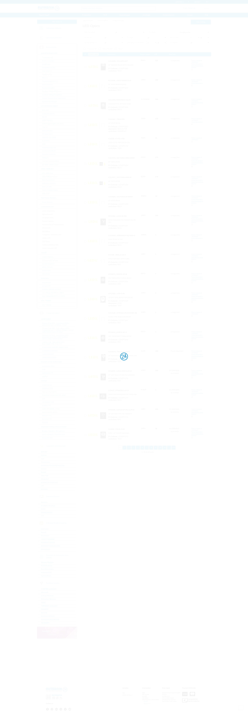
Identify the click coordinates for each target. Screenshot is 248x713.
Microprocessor (47, 134)
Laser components (48, 211)
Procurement (86, 15)
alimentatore (45, 549)
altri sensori (46, 274)
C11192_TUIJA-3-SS (116, 429)
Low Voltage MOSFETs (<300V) (53, 293)
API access (145, 694)
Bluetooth (44, 592)
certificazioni (166, 696)
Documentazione (168, 15)
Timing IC (45, 158)
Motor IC (45, 78)
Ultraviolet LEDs (47, 218)
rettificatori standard (49, 183)
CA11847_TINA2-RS (116, 119)
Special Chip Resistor (49, 392)
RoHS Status (174, 37)
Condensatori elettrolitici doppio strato (55, 347)
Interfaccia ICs (47, 74)
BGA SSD (45, 110)
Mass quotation (124, 15)
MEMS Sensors (47, 267)
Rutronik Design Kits (49, 147)
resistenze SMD (47, 388)
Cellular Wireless (47, 596)
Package (130, 37)
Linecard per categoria (53, 28)
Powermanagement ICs (50, 81)
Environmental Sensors (50, 260)
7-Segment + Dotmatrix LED (51, 235)
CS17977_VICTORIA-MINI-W (119, 177)
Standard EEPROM (49, 151)
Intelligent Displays (48, 506)
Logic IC (45, 127)
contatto (144, 696)
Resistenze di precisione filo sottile (54, 395)
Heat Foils (44, 475)
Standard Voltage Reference (52, 91)
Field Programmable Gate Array (53, 124)
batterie (44, 455)
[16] (173, 447)
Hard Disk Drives (47, 569)
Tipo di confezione (90, 42)
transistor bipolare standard (51, 289)
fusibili (43, 472)
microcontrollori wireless (50, 619)
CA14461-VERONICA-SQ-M (119, 100)
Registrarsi (146, 703)
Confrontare (93, 54)
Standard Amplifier (48, 88)
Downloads (146, 15)
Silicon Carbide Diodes (50, 190)
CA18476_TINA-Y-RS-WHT (119, 352)
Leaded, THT (46, 405)
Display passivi (46, 512)
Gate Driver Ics (47, 71)
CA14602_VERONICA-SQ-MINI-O (121, 235)
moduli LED (46, 238)
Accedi (145, 701)
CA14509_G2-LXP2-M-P (118, 61)
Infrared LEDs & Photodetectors (53, 224)
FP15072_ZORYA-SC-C (117, 332)
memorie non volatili (49, 137)
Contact (189, 15)
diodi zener (46, 193)
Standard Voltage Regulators (52, 95)
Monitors (44, 502)
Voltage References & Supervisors (54, 98)
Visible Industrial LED (49, 248)
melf (43, 399)
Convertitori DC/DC (48, 67)
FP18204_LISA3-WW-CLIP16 (120, 371)
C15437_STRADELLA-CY (118, 390)
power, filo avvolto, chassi (51, 409)
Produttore (173, 42)
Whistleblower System (169, 699)
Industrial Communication (50, 546)
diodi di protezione (48, 180)
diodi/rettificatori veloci (49, 176)
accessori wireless (48, 616)
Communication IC (48, 113)
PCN (105, 15)
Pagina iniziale (44, 15)
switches (44, 489)
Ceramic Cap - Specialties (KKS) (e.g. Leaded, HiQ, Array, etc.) (53, 343)
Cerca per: (152, 32)
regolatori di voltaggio (49, 101)
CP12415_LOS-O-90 (116, 294)
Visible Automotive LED (50, 245)
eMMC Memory (47, 120)
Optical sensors (47, 214)
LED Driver (46, 241)
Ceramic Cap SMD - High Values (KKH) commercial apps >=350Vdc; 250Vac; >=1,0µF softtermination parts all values (58, 330)
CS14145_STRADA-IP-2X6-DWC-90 (122, 313)
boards (43, 532)
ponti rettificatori (47, 173)
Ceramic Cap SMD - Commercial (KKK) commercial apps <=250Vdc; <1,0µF (55, 324)
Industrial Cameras (48, 542)
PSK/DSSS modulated (49, 606)
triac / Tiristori (46, 305)
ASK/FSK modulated (48, 589)
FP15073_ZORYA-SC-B (117, 274)
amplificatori (46, 64)
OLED (43, 509)
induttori (45, 376)
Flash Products (46, 566)
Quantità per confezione (135, 42)
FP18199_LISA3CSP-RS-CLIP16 (121, 410)
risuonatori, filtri (47, 438)
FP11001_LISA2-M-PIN (117, 216)
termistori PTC (47, 419)
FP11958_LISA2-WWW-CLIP (119, 80)
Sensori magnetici (48, 264)
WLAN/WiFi (45, 623)
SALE (121, 48)
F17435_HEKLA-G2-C (117, 255)
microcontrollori (47, 130)
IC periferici (46, 141)
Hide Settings (200, 22)
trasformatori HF (47, 373)
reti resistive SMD (48, 402)
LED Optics (46, 231)
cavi (42, 459)
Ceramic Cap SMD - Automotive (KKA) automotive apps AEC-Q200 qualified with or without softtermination (55, 337)
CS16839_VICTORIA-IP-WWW (120, 197)
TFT (42, 516)
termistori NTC (47, 415)
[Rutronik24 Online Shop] (48, 8)
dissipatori (45, 479)
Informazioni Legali (168, 698)
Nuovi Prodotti (107, 48)
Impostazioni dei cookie (169, 701)
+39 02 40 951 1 (127, 695)
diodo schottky (47, 187)
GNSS (43, 602)
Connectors (45, 462)
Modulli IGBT (46, 282)
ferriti (43, 369)
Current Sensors (47, 257)
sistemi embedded (48, 539)
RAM (44, 144)
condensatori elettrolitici (50, 351)
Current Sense (47, 385)
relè (42, 486)
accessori (44, 529)
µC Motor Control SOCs (50, 164)
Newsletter (145, 698)
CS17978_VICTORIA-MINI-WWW (121, 158)
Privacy (164, 694)
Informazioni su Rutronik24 (150, 699)
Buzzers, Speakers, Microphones (53, 431)
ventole (43, 469)
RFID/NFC (44, 609)
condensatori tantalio (49, 357)
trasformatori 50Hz (48, 366)
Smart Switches (47, 84)
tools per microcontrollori (50, 161)
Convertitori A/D (47, 57)
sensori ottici (46, 270)
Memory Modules (47, 562)
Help (206, 15)
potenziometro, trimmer (50, 412)
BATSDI (44, 452)
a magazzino (91, 48)
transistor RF (46, 286)
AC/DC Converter (48, 61)
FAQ (143, 692)
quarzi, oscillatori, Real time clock (53, 434)
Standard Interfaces (48, 154)
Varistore (45, 422)
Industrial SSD (46, 572)
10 (160, 447)
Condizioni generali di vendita (171, 692)
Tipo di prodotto (89, 32)
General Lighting (47, 221)
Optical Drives (46, 576)
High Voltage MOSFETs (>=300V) (53, 296)
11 (164, 447)
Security (44, 613)
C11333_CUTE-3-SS (116, 139)
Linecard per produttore (54, 37)
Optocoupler (46, 228)
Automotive (88, 37)
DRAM (44, 117)
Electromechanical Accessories (52, 465)
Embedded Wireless (48, 599)
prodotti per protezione (49, 482)
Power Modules (47, 202)
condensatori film (48, 354)
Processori (45, 536)
